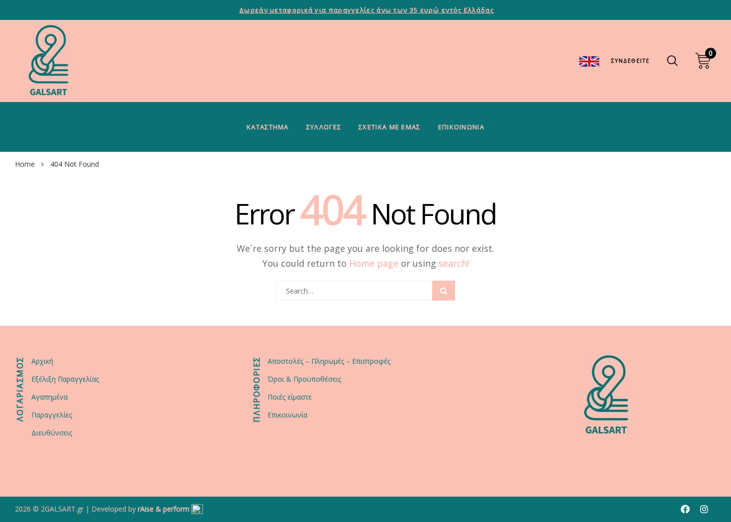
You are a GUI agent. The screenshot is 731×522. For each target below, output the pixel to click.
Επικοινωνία (461, 126)
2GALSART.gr (62, 509)
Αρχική (42, 361)
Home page (373, 263)
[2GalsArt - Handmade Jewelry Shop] (48, 61)
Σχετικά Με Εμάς (390, 126)
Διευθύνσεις (51, 432)
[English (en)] (589, 60)
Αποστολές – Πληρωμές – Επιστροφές (329, 361)
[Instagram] (704, 509)
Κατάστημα (268, 126)
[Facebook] (685, 509)
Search (443, 291)
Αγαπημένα (49, 397)
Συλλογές (323, 126)
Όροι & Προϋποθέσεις (304, 379)
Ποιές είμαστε (290, 397)
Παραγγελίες (51, 414)
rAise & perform (163, 509)
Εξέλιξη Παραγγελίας (65, 379)
